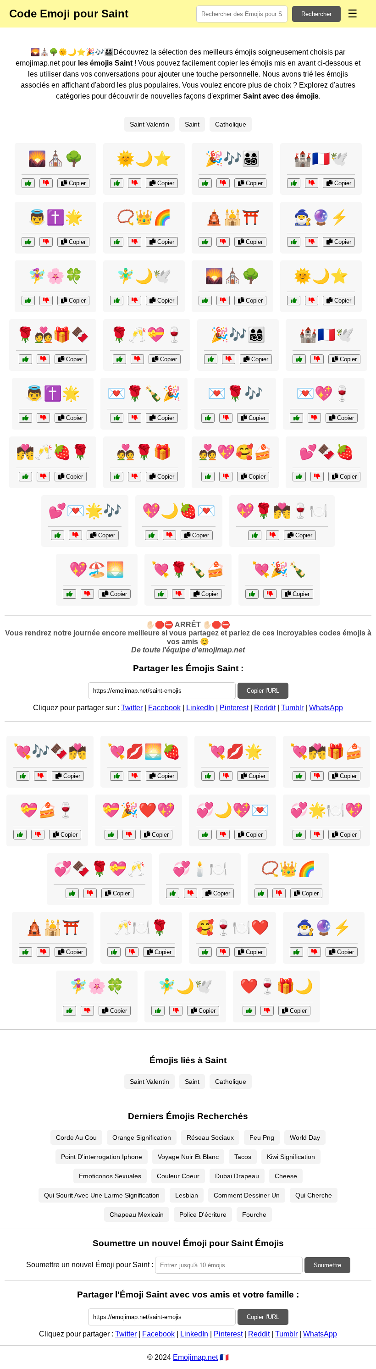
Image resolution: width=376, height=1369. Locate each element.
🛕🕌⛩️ (232, 217)
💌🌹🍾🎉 (144, 393)
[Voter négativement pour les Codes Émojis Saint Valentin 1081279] (272, 535)
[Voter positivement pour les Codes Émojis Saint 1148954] (28, 183)
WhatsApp (326, 708)
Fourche (254, 1214)
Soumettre (327, 1265)
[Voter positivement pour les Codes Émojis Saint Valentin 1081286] (22, 776)
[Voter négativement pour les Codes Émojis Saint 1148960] (134, 300)
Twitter (132, 708)
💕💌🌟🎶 (85, 510)
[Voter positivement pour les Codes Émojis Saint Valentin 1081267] (172, 893)
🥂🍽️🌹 (141, 927)
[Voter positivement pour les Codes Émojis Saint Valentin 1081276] (111, 834)
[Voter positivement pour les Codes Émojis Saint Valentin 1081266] (252, 594)
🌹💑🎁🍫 (52, 334)
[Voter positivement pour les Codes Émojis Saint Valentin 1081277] (160, 594)
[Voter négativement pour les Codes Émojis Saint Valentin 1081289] (317, 776)
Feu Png (261, 1137)
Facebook (164, 708)
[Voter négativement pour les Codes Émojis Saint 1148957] (46, 300)
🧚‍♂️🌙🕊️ (143, 276)
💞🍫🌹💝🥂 (99, 869)
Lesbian (186, 1195)
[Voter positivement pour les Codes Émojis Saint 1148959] (293, 242)
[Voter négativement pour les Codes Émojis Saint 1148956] (134, 183)
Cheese (286, 1176)
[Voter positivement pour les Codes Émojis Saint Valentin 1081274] (205, 834)
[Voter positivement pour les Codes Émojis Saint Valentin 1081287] (119, 359)
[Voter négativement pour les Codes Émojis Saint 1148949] (311, 183)
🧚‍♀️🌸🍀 (55, 276)
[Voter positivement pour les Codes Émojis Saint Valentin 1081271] (208, 776)
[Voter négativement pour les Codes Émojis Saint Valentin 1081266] (269, 594)
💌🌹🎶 (235, 393)
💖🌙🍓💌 (179, 510)
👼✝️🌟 (55, 217)
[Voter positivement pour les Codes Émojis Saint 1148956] (116, 183)
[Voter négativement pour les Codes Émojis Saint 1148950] (134, 242)
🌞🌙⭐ (143, 158)
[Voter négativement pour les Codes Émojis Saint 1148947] (46, 242)
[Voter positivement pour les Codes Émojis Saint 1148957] (28, 300)
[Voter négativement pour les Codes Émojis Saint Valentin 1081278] (75, 535)
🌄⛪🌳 (55, 158)
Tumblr (292, 708)
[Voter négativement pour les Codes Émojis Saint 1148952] (223, 183)
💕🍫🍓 (326, 452)
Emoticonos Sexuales (110, 1176)
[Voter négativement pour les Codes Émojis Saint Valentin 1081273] (43, 359)
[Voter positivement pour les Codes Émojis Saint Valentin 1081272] (205, 952)
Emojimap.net (195, 1357)
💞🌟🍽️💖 (326, 810)
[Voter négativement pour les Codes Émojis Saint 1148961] (223, 242)
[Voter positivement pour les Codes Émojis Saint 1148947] (28, 242)
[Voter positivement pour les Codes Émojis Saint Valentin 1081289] (299, 776)
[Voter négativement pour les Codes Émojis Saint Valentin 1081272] (223, 952)
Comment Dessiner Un (247, 1195)
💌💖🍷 (323, 393)
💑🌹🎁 (143, 452)
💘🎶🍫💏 (50, 751)
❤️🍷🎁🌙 (276, 986)
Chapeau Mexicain (137, 1214)
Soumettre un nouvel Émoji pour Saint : (89, 1265)
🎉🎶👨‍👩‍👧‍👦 (232, 158)
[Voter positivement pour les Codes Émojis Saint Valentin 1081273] (25, 359)
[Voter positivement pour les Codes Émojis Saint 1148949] (293, 183)
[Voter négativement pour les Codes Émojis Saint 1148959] (311, 242)
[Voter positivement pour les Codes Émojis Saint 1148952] (205, 183)
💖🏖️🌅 (96, 569)
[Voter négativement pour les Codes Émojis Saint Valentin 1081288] (169, 535)
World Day (305, 1137)
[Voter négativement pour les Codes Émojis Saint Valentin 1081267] (190, 893)
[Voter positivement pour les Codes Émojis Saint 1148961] (205, 242)
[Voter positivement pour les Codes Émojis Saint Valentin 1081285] (299, 834)
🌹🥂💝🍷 (146, 334)
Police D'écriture (203, 1214)
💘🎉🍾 (279, 569)
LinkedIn (200, 708)
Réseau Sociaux (210, 1137)
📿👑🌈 (143, 217)
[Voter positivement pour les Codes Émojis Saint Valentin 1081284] (116, 418)
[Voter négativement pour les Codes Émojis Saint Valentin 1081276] (129, 834)
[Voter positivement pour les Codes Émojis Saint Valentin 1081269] (69, 594)
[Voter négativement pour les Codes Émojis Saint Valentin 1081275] (43, 476)
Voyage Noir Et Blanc (188, 1156)
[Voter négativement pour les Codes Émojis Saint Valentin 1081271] (225, 776)
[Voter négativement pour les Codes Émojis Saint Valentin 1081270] (225, 418)
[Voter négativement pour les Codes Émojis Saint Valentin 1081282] (267, 1011)
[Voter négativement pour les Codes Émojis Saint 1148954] (46, 183)
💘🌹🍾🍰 (188, 569)
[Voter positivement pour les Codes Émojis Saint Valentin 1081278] (57, 535)
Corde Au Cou (76, 1137)
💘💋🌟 (235, 751)
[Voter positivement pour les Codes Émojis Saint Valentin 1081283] (208, 476)
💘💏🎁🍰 (326, 751)
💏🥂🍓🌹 (52, 452)
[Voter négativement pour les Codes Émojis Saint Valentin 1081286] (40, 776)
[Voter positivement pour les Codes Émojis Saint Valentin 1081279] (254, 535)
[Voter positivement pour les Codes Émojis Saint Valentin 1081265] (116, 476)
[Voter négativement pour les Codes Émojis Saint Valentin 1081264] (317, 476)
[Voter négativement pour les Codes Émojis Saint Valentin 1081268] (37, 834)
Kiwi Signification (291, 1156)
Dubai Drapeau (237, 1176)
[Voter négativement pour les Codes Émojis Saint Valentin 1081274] (223, 834)
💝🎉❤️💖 (138, 810)
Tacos (242, 1156)
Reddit (265, 708)
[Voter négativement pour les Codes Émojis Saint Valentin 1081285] (317, 834)
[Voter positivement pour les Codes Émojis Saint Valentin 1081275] (25, 476)
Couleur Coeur (178, 1176)
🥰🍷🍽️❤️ (232, 927)
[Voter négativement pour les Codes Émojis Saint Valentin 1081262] (314, 418)
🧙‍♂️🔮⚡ (320, 217)
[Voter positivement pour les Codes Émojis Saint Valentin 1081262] (296, 418)
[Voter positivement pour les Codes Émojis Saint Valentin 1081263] (114, 952)
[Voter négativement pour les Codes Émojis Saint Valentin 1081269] (87, 594)
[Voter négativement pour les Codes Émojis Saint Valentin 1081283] (225, 476)
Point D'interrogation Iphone (101, 1156)
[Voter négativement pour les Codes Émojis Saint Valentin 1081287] (137, 359)
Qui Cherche (313, 1195)
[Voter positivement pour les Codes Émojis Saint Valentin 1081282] (249, 1011)
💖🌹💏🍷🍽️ (282, 510)
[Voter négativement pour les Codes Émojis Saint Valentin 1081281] (134, 776)
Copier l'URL (263, 690)
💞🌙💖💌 (232, 810)
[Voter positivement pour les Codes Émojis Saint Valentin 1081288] (151, 535)
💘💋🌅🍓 (144, 751)
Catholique (230, 124)
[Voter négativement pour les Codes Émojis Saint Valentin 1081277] (178, 594)
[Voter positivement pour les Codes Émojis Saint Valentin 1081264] (299, 476)
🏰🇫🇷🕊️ (320, 158)
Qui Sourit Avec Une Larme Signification (102, 1195)
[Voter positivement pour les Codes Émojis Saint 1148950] (116, 242)
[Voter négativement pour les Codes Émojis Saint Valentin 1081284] (134, 418)
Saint (192, 124)
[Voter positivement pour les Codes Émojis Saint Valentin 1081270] (208, 418)
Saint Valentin (149, 124)
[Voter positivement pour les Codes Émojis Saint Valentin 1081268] (20, 834)
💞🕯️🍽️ (199, 869)
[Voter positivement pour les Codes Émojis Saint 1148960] (116, 300)
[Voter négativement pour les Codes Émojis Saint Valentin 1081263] (131, 952)
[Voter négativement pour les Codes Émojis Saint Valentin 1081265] (134, 476)
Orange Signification (141, 1137)
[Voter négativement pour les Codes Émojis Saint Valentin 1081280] (90, 893)
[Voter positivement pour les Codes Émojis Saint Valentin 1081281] (116, 776)
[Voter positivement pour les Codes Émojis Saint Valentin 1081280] (72, 893)
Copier (76, 183)
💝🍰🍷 (47, 810)
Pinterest (234, 708)
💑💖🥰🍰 (235, 452)
